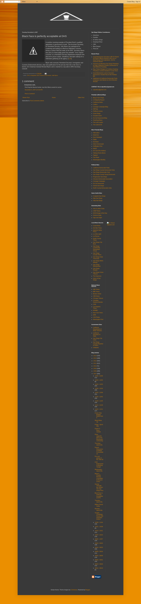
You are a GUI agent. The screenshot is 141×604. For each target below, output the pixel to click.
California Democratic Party (101, 168)
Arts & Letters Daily (98, 208)
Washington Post (98, 319)
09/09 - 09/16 (99, 551)
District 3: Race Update (98, 430)
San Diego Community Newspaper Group (96, 248)
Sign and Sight (97, 217)
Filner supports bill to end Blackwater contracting (99, 438)
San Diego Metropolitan (97, 265)
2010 (95, 366)
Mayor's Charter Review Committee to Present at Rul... (99, 477)
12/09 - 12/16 (99, 388)
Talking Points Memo (99, 153)
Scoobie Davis (97, 115)
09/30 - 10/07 (99, 539)
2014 (95, 355)
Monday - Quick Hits (98, 509)
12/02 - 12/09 (99, 392)
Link (70, 58)
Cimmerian (74, 590)
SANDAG (96, 347)
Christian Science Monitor (98, 301)
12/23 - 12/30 (99, 380)
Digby (95, 139)
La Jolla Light (97, 234)
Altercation (96, 133)
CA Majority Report (98, 100)
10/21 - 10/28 (99, 526)
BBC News (96, 291)
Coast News (96, 225)
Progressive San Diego (100, 177)
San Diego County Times (97, 253)
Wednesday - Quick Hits (99, 470)
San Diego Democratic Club (101, 172)
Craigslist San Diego (99, 196)
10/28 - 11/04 (99, 522)
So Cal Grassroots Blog (100, 118)
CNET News (96, 211)
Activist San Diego (98, 185)
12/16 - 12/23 (99, 384)
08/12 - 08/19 (99, 568)
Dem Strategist (97, 137)
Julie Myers (55, 75)
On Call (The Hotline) (99, 150)
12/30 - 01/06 (99, 376)
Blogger (87, 590)
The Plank (96, 157)
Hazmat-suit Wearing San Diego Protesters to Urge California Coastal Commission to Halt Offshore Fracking (106, 65)
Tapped (95, 155)
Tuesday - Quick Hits (98, 501)
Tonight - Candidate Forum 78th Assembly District (99, 516)
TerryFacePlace (97, 120)
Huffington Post (97, 146)
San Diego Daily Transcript (98, 257)
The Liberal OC (97, 124)
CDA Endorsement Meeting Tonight (99, 464)
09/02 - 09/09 (99, 555)
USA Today (96, 317)
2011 (95, 363)
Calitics (95, 104)
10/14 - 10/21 (99, 530)
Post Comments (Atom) (37, 100)
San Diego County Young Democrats (104, 174)
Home (54, 97)
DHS (28, 75)
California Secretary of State (96, 334)
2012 (95, 361)
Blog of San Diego (98, 98)
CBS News (96, 296)
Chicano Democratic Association (102, 179)
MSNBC (95, 310)
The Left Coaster (98, 122)
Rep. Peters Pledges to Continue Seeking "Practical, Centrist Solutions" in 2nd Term (105, 69)
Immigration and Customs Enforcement (40, 75)
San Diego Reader (96, 269)
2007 (95, 373)
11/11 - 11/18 (99, 405)
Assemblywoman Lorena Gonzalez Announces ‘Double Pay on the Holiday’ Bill (105, 74)
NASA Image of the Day (100, 213)
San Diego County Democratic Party (104, 170)
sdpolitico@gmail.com (99, 89)
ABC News (96, 289)
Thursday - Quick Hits (98, 444)
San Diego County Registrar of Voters (98, 343)
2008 (95, 371)
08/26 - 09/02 (99, 560)
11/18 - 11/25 (99, 401)
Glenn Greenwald (98, 144)
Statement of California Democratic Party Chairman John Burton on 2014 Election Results (105, 80)
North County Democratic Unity (102, 188)
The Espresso (97, 276)
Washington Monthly (99, 159)
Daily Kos (96, 135)
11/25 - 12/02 (99, 396)
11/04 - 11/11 (99, 409)
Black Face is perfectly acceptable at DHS (99, 495)
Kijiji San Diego (97, 198)
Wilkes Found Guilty (99, 505)
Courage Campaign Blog (100, 107)
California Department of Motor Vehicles (97, 329)
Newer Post (26, 97)
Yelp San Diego (97, 200)
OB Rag (95, 109)
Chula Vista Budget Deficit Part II (99, 415)
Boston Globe (97, 294)
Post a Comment (30, 93)
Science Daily (97, 215)
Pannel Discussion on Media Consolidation (99, 451)
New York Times (98, 313)
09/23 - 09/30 (99, 543)
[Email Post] (45, 73)
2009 (95, 368)
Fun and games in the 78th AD (99, 458)
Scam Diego (96, 113)
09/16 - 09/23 (99, 547)
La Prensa (96, 236)
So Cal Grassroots (98, 183)
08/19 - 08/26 (99, 564)
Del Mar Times (97, 228)
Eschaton (96, 142)
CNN (94, 304)
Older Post (81, 97)
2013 (95, 358)
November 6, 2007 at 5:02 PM (34, 90)
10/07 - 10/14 (99, 535)
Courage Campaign (99, 181)
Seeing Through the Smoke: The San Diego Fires (99, 487)
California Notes (98, 102)
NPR (94, 315)
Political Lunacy (98, 111)
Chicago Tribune (98, 298)
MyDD (95, 148)
